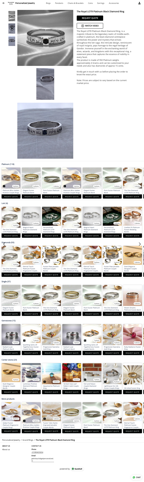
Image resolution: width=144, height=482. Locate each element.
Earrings (100, 3)
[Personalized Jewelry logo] (11, 3)
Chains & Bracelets (76, 3)
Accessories (114, 3)
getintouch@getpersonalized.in (43, 459)
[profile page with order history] (139, 3)
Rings (48, 3)
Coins (90, 3)
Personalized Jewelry (25, 3)
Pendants (59, 3)
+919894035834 (37, 452)
